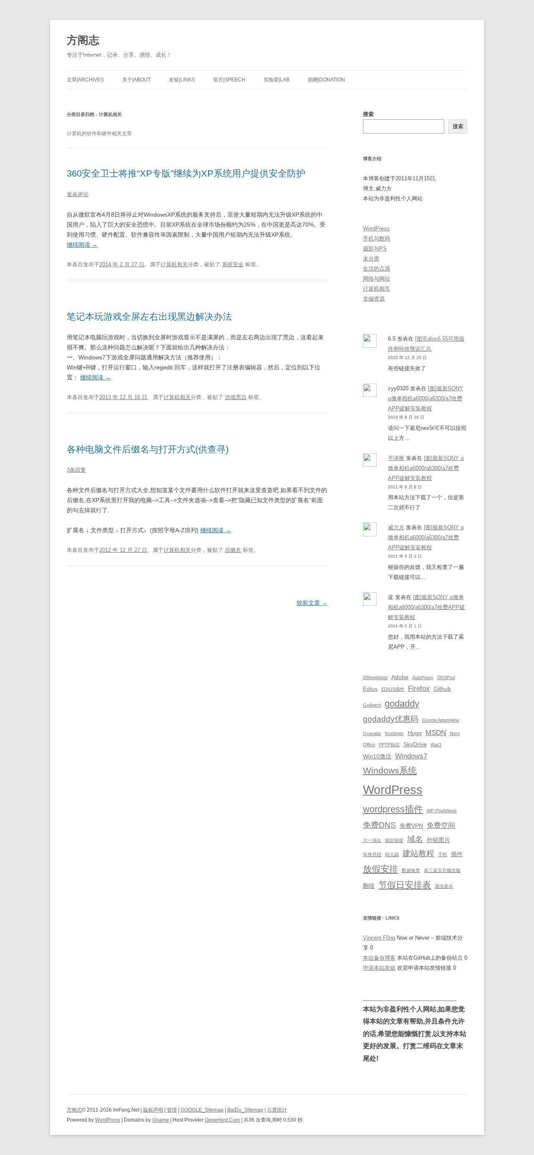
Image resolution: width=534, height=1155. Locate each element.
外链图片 (438, 840)
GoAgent (372, 705)
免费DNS (379, 825)
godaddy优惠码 (390, 719)
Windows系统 (390, 770)
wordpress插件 (393, 809)
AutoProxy (422, 677)
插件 (457, 854)
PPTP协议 (389, 744)
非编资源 (374, 299)
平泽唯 (396, 458)
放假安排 (380, 869)
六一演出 (372, 840)
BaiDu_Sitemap (245, 1110)
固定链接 (394, 840)
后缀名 (233, 550)
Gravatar (372, 733)
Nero (455, 733)
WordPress (376, 228)
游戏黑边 (236, 397)
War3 (436, 744)
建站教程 (418, 853)
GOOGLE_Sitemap (202, 1110)
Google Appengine (440, 720)
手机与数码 (376, 238)
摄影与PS (375, 248)
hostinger (394, 733)
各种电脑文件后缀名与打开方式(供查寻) (148, 449)
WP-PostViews (442, 810)
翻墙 (369, 885)
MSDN (436, 733)
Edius (370, 688)
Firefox (419, 688)
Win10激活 (377, 756)
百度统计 (277, 1110)
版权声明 (153, 1110)
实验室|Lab (277, 80)
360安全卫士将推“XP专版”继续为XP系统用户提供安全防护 (186, 173)
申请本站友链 (379, 968)
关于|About (136, 80)
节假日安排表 (404, 885)
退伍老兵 (444, 886)
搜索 (368, 114)
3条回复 (76, 470)
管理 (172, 1110)
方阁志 (83, 40)
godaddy (402, 703)
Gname (160, 1120)
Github (442, 688)
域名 (415, 839)
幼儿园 (392, 854)
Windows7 (411, 756)
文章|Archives (85, 80)
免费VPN (411, 825)
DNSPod (446, 677)
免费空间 (441, 825)
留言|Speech (229, 80)
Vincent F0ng (379, 938)
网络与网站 (376, 278)
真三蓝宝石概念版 (442, 870)
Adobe (399, 677)
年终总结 (372, 854)
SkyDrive (415, 744)
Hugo (415, 733)
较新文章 (312, 602)
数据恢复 (411, 870)
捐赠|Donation (326, 80)
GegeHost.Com (222, 1120)
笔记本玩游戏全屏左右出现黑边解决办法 (149, 316)
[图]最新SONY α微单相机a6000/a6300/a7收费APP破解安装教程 (425, 398)
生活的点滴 (376, 268)
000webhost (375, 677)
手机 (442, 854)
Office (369, 744)
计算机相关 (174, 264)
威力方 (396, 527)
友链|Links (182, 80)
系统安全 (233, 264)
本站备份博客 (379, 958)
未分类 (371, 258)
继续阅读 (82, 244)
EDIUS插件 (392, 689)
